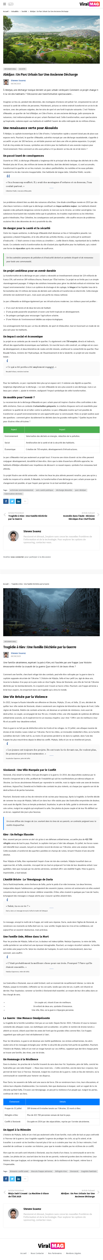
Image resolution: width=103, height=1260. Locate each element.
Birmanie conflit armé (19, 1171)
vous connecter (17, 557)
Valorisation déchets (13, 494)
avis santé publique (44, 490)
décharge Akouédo (64, 490)
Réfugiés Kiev (61, 1171)
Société (22, 69)
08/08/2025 (16, 84)
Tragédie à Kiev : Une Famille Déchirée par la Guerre (39, 647)
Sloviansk (74, 1171)
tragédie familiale (89, 1171)
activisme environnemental (21, 490)
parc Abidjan (80, 490)
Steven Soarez (18, 80)
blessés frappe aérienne (41, 1171)
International (10, 69)
